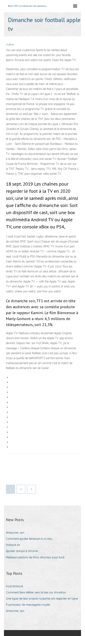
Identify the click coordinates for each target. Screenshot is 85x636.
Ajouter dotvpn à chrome (22, 551)
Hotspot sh (13, 544)
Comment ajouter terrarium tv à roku (29, 538)
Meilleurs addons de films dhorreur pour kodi (35, 557)
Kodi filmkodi (14, 586)
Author (10, 44)
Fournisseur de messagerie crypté (28, 604)
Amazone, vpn (15, 532)
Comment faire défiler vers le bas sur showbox (36, 592)
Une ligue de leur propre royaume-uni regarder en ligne (42, 598)
